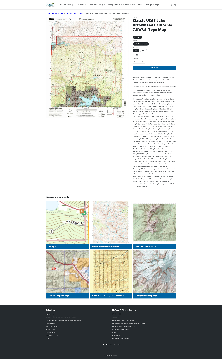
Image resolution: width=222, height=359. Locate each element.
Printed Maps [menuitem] (81, 5)
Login (48, 338)
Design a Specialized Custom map (123, 320)
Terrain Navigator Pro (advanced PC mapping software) (63, 320)
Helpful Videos (50, 323)
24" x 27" (137, 37)
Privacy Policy (116, 335)
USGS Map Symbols (52, 326)
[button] (167, 5)
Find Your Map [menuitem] (68, 5)
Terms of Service (51, 332)
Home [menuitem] (59, 5)
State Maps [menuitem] (148, 5)
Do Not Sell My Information (121, 338)
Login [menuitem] (157, 5)
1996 (136, 50)
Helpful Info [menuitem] (136, 5)
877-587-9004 (116, 314)
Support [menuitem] (126, 5)
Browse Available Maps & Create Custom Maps (61, 317)
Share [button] (136, 73)
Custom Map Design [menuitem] (96, 5)
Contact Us (115, 317)
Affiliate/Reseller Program (120, 329)
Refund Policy (50, 329)
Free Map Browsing (52, 335)
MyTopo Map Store (113, 355)
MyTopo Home (50, 314)
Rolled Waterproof (141, 44)
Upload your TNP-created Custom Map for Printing (128, 323)
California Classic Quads (74, 13)
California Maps (57, 13)
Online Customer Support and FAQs (123, 326)
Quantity (135, 58)
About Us (115, 332)
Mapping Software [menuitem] (113, 5)
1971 (143, 50)
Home (48, 13)
